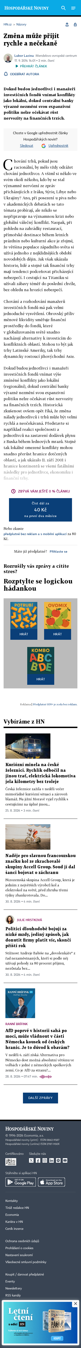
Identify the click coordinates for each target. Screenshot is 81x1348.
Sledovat (26, 146)
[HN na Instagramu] (45, 1160)
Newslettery (13, 1288)
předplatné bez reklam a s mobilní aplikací (35, 534)
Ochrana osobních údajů (22, 1241)
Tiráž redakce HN (17, 1208)
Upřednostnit (58, 146)
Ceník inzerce (14, 1228)
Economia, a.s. (34, 1135)
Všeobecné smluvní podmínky (25, 1262)
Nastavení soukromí (19, 1255)
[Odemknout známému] (75, 24)
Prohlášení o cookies (19, 1248)
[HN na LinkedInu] (51, 1160)
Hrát (24, 634)
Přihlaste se (58, 551)
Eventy (10, 1281)
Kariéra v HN (14, 1221)
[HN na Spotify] (58, 1160)
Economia (12, 1214)
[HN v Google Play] (20, 1182)
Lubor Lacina (24, 55)
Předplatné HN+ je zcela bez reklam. (55, 704)
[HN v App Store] (51, 1182)
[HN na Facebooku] (38, 1160)
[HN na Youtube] (65, 1160)
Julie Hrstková (29, 920)
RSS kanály (13, 1295)
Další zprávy (40, 1098)
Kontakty (11, 1201)
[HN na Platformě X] (31, 1160)
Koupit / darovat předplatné (24, 1274)
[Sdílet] (67, 24)
